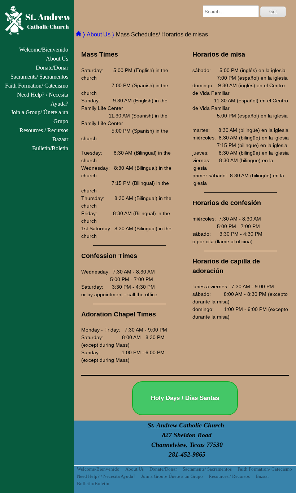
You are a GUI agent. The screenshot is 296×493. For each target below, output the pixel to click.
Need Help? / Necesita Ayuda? (42, 99)
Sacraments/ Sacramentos (39, 77)
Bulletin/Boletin (50, 148)
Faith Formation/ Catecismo (36, 86)
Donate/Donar (52, 68)
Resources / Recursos (43, 130)
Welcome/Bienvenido (43, 49)
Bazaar (60, 139)
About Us (57, 58)
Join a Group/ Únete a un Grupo (39, 116)
